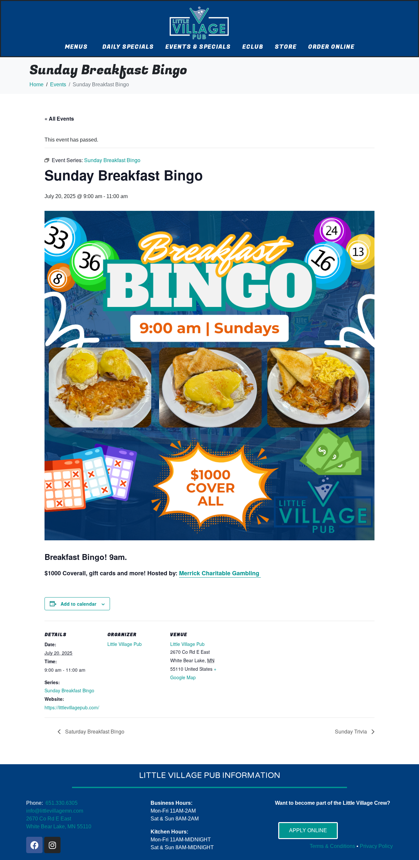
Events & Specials (198, 46)
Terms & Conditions (332, 846)
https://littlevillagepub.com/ (72, 707)
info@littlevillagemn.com (54, 811)
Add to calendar (78, 603)
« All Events (59, 118)
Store (286, 46)
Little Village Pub (124, 644)
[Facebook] (34, 845)
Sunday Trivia (351, 731)
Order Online (331, 46)
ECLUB (252, 46)
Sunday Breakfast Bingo (69, 690)
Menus (76, 46)
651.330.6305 (62, 803)
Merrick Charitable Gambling (220, 573)
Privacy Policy (376, 846)
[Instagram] (52, 845)
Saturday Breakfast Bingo (94, 731)
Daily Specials (128, 46)
